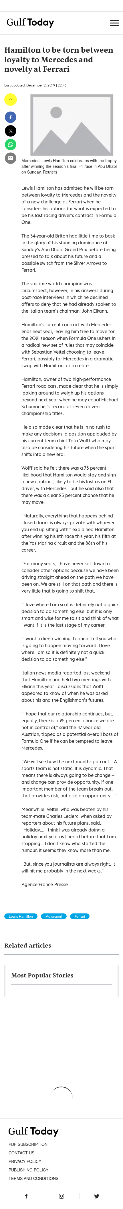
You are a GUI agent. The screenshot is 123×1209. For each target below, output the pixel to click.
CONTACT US (21, 1153)
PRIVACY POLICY (25, 1161)
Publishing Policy (28, 1170)
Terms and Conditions (33, 1178)
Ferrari (80, 916)
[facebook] (10, 117)
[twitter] (10, 131)
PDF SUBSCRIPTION (28, 1144)
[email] (10, 158)
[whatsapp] (10, 144)
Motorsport (53, 916)
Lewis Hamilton (21, 916)
